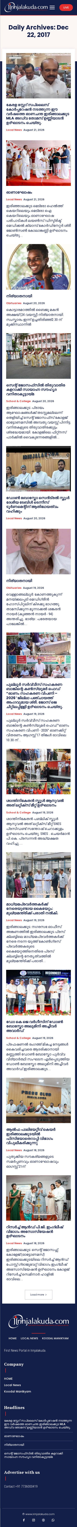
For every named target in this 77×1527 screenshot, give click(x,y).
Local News (14, 130)
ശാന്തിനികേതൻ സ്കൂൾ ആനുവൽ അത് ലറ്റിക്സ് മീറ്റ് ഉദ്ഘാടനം (35, 803)
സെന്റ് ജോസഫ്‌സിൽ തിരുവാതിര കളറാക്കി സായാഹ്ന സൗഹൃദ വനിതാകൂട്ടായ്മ (35, 389)
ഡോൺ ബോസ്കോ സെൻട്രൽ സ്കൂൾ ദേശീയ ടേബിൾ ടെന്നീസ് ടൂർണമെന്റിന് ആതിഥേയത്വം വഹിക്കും (37, 504)
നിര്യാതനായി (19, 296)
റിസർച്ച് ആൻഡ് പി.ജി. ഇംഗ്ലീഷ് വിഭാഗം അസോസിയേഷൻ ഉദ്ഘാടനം (34, 1231)
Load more (37, 1294)
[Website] (43, 1521)
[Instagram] (34, 1521)
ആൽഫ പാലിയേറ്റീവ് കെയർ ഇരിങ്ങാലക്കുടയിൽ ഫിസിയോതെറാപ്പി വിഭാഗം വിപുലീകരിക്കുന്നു (30, 1136)
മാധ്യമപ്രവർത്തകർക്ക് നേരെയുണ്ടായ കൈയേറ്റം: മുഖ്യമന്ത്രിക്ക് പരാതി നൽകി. (32, 909)
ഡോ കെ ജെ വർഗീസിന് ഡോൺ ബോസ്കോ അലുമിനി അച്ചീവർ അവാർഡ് (34, 1026)
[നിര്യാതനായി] (38, 267)
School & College (18, 401)
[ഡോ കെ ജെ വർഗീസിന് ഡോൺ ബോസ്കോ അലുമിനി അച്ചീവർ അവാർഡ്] (38, 992)
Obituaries (13, 303)
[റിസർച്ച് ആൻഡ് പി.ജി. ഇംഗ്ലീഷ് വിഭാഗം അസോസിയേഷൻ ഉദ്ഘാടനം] (38, 1198)
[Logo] (26, 7)
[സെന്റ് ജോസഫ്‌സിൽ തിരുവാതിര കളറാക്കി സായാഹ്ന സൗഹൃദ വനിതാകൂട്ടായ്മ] (38, 356)
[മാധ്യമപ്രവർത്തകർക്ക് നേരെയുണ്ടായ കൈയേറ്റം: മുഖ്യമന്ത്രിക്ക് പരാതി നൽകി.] (38, 875)
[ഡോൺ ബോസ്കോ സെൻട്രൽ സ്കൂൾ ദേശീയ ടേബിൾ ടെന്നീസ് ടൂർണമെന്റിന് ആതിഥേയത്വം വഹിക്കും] (38, 469)
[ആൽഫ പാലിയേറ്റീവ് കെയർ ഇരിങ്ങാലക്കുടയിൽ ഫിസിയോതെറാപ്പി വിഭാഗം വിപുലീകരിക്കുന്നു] (38, 1100)
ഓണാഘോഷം (19, 192)
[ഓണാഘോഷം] (38, 163)
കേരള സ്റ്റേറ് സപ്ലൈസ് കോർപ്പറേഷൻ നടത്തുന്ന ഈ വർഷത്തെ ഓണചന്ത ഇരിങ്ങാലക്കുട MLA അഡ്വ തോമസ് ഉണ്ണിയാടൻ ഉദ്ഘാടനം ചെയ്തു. (37, 113)
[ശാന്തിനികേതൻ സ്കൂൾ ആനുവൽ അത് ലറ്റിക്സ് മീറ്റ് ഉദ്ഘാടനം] (38, 771)
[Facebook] (24, 1521)
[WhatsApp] (53, 1521)
